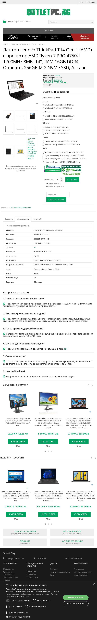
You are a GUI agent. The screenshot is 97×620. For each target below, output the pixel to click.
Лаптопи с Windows (85, 37)
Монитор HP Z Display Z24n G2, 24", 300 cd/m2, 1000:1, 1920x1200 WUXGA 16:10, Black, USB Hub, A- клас (18, 421)
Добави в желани (54, 183)
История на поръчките (82, 572)
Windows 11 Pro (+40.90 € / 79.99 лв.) (58, 108)
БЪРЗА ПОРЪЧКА (56, 199)
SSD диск (46, 123)
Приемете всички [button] (75, 598)
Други (45, 148)
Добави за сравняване (56, 186)
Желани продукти (80, 575)
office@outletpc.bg (75, 558)
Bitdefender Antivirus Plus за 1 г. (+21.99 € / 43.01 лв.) (64, 152)
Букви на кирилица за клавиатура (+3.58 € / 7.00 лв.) (64, 156)
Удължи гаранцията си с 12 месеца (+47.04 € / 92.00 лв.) (65, 159)
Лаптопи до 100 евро (35, 37)
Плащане (6, 580)
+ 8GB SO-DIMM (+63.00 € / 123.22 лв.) (58, 119)
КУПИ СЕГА (72, 179)
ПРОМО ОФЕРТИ (13, 37)
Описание (9, 219)
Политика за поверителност (8, 573)
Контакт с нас (32, 571)
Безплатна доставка (10, 577)
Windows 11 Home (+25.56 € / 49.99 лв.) (59, 105)
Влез (80, 2)
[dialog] (48, 600)
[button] (33, 617)
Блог (52, 575)
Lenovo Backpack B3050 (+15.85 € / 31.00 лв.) (61, 141)
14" (35, 247)
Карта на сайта (32, 577)
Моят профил (79, 569)
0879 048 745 (42, 559)
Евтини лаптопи (54, 37)
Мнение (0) (38, 219)
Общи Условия (8, 569)
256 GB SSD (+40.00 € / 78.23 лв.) (56, 127)
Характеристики (23, 219)
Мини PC (69, 37)
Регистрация (90, 2)
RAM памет (47, 112)
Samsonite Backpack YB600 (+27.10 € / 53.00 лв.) (62, 144)
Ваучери (53, 569)
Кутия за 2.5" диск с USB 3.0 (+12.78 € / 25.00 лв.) (62, 162)
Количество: (49, 179)
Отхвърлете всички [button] (75, 604)
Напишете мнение (24, 208)
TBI (65, 348)
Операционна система (51, 98)
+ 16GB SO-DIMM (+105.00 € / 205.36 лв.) (59, 116)
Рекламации (31, 574)
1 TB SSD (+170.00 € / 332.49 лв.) (56, 133)
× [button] (94, 584)
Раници (45, 137)
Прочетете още (23, 596)
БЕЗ (46, 102)
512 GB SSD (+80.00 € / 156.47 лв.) (57, 130)
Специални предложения (60, 572)
